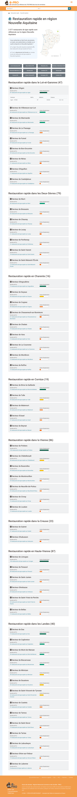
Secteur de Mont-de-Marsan (23, 650)
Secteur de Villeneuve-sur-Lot (24, 108)
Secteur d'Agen (18, 88)
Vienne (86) (58, 70)
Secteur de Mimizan (20, 670)
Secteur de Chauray (20, 219)
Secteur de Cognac (19, 302)
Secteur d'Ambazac (20, 587)
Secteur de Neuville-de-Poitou (24, 486)
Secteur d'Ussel (18, 416)
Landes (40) (59, 75)
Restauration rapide (15, 13)
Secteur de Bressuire (20, 209)
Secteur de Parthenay (20, 240)
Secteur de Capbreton (21, 640)
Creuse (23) (15, 75)
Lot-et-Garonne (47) (15, 65)
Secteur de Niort (18, 199)
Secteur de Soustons (20, 680)
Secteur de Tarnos (19, 713)
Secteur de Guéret (19, 527)
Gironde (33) (30, 70)
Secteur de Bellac (19, 610)
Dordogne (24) (44, 75)
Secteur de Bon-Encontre (22, 148)
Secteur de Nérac (19, 159)
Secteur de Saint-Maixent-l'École (25, 260)
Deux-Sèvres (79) (30, 65)
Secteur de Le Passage (21, 128)
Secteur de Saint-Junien (21, 577)
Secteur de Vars (18, 335)
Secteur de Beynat (19, 426)
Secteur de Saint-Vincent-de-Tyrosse (27, 691)
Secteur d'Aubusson (20, 537)
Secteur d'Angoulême (20, 282)
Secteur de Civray (19, 497)
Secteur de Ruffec (19, 365)
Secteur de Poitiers (19, 446)
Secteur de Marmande (21, 118)
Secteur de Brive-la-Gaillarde (23, 385)
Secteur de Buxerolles (21, 466)
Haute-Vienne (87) (29, 75)
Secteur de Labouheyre (21, 743)
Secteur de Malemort (20, 405)
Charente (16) (44, 65)
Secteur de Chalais (19, 324)
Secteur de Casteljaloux (21, 179)
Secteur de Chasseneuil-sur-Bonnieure (27, 312)
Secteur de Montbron (20, 355)
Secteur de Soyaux (19, 292)
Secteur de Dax (18, 629)
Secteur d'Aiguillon (19, 169)
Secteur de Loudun (19, 507)
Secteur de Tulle (18, 395)
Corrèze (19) (44, 70)
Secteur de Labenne (20, 764)
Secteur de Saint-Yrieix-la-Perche (25, 598)
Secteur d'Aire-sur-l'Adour (22, 754)
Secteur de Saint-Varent (21, 250)
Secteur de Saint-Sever (21, 723)
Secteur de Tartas (19, 733)
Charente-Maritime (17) (15, 70)
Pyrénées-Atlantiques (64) (58, 65)
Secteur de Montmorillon (22, 476)
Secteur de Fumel (19, 138)
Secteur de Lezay (19, 230)
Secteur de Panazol (20, 567)
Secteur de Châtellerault (21, 456)
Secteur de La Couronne (21, 345)
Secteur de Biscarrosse (21, 660)
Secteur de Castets (19, 703)
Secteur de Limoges (20, 557)
